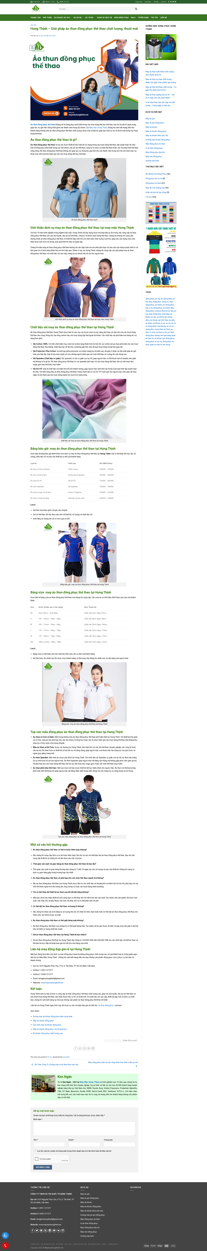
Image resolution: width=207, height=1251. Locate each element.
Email (71, 1140)
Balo (133, 18)
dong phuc (150, 299)
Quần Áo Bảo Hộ (104, 18)
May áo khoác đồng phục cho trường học (50, 1029)
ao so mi (166, 323)
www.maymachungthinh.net (50, 1225)
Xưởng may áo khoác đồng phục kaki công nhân (53, 1016)
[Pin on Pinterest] (89, 1048)
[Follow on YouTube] (54, 1231)
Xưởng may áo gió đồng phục (158, 139)
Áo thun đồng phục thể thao (42, 124)
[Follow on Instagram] (171, 2)
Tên (35, 1140)
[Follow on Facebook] (168, 2)
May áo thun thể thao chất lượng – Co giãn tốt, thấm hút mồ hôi (161, 88)
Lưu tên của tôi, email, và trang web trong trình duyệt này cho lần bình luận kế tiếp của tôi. (74, 1151)
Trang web (108, 1140)
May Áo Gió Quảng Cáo (155, 188)
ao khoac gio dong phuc (164, 338)
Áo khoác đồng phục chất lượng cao (48, 1033)
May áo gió (150, 118)
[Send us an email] (175, 2)
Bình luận (38, 1119)
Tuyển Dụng (143, 18)
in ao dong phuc (155, 308)
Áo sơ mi (77, 18)
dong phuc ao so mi (154, 341)
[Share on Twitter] (80, 1048)
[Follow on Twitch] (63, 1231)
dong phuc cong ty (153, 311)
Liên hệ (163, 2)
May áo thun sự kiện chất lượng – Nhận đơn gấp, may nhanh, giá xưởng (161, 81)
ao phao (149, 323)
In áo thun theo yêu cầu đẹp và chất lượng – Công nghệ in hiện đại (160, 104)
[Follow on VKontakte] (58, 1231)
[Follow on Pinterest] (41, 1231)
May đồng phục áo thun (155, 144)
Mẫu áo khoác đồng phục (43, 1021)
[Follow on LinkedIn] (50, 1231)
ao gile (172, 320)
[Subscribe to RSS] (46, 1231)
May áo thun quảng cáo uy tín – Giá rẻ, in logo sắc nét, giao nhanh (160, 96)
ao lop (157, 299)
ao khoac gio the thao (159, 320)
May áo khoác (151, 127)
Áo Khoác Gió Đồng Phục (156, 174)
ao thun (167, 329)
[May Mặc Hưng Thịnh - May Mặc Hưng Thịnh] (42, 9)
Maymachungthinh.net (54, 1248)
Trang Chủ (35, 18)
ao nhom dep (168, 308)
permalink (66, 1057)
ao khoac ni (157, 323)
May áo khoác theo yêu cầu (157, 135)
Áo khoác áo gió (62, 18)
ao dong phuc (166, 299)
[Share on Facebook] (76, 1048)
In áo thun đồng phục (154, 148)
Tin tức (156, 2)
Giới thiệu (148, 2)
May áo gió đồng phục (155, 123)
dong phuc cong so (161, 302)
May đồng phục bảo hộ (155, 152)
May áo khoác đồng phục (156, 131)
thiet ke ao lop (167, 311)
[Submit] (136, 9)
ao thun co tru (161, 332)
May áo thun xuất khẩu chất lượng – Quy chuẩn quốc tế (160, 73)
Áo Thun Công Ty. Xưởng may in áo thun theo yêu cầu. (56, 1064)
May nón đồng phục (154, 156)
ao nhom (158, 305)
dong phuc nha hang (161, 314)
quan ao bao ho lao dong (160, 344)
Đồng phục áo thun (153, 183)
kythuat (52, 36)
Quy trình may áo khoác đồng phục (47, 1025)
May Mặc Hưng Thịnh (90, 1082)
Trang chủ (138, 2)
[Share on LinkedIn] (93, 1048)
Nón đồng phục (121, 18)
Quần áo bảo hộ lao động (156, 192)
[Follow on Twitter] (173, 2)
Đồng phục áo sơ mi (154, 178)
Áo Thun (89, 18)
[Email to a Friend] (84, 1048)
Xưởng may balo (152, 161)
